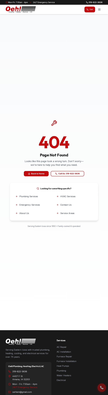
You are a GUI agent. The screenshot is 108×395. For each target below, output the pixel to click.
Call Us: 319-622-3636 (69, 173)
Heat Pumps (63, 366)
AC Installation (64, 351)
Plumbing (61, 370)
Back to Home (37, 173)
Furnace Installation (66, 361)
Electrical (61, 380)
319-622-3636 (95, 2)
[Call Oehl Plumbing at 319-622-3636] (101, 387)
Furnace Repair (64, 356)
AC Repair (62, 347)
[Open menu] (99, 9)
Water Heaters (64, 375)
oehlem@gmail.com (22, 392)
